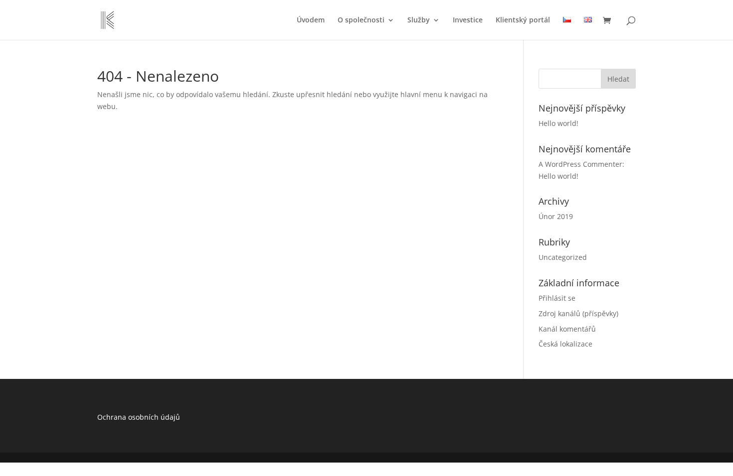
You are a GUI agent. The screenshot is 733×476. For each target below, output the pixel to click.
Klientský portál (523, 20)
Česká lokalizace (565, 344)
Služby (418, 20)
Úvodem (311, 20)
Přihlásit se (557, 298)
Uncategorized (563, 257)
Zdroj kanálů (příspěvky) (578, 313)
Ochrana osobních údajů (138, 417)
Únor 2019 (556, 216)
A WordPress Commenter (580, 164)
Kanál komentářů (567, 329)
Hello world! (558, 123)
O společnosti (361, 20)
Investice (468, 20)
